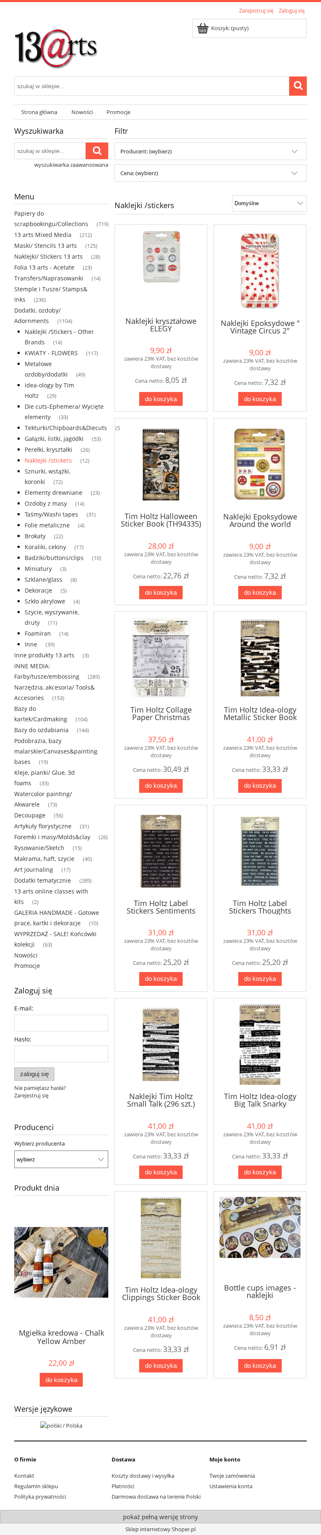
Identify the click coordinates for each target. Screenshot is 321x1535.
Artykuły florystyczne (42, 826)
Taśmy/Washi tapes (51, 514)
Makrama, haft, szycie (44, 859)
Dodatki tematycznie (42, 880)
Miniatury (38, 569)
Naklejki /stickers (48, 460)
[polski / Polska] (61, 1424)
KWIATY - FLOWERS (51, 353)
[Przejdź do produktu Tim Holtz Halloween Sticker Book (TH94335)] (160, 464)
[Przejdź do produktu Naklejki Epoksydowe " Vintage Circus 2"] (260, 271)
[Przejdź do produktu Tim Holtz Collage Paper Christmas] (160, 657)
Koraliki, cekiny (45, 547)
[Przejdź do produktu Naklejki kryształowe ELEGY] (160, 270)
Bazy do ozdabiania (41, 730)
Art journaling (33, 869)
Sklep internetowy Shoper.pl (160, 1529)
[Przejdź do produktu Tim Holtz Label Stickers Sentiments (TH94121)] (160, 851)
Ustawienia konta (230, 1486)
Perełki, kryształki (48, 449)
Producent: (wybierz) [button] (146, 151)
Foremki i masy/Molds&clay (52, 837)
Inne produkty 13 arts (44, 655)
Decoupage (30, 815)
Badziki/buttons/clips (54, 558)
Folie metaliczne (47, 525)
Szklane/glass (43, 579)
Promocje (27, 966)
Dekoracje (38, 590)
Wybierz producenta (39, 1143)
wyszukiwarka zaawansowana (71, 164)
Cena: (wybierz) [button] (139, 173)
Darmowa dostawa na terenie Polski (156, 1496)
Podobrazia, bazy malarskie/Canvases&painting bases (55, 751)
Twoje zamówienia (232, 1475)
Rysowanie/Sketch (39, 848)
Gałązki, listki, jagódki (54, 439)
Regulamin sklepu (36, 1486)
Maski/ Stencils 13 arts (45, 245)
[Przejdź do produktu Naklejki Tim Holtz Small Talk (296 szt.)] (160, 1044)
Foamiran (38, 633)
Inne (31, 644)
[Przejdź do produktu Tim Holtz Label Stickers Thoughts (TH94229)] (260, 851)
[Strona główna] (56, 44)
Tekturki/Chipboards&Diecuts (66, 428)
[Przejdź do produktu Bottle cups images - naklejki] (260, 1236)
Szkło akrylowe (45, 601)
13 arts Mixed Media (42, 235)
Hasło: (22, 1039)
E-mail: (23, 1008)
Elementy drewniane (53, 492)
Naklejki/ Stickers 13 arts (48, 256)
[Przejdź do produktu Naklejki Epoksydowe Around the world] (260, 464)
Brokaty (35, 536)
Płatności (123, 1486)
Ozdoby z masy (46, 503)
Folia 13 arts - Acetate (44, 267)
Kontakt (24, 1475)
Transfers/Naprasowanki (48, 278)
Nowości (26, 955)
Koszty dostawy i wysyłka (143, 1475)
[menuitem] (39, 112)
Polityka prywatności (40, 1496)
